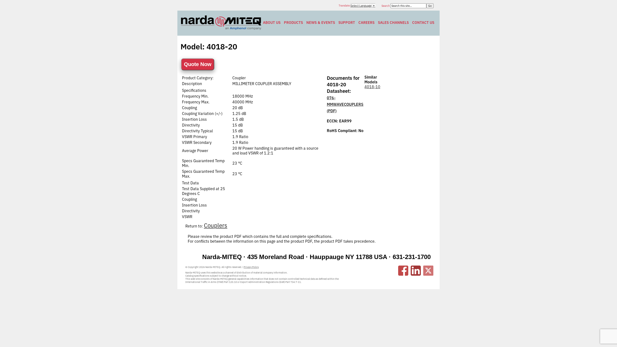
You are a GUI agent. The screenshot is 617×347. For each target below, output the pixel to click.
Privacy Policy (251, 267)
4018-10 (372, 86)
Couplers (215, 225)
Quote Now (197, 64)
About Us (272, 22)
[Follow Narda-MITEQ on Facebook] (403, 271)
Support (346, 22)
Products (293, 22)
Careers (366, 22)
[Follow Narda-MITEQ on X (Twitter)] (428, 271)
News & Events (320, 22)
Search (386, 5)
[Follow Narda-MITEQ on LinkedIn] (415, 271)
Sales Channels (393, 22)
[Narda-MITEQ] (221, 28)
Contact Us (423, 22)
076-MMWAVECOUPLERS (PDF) (345, 104)
